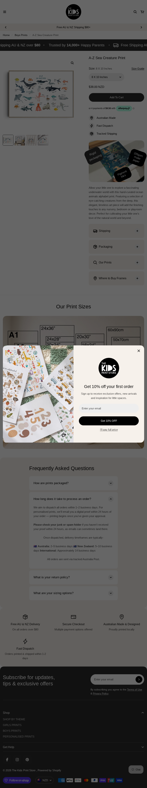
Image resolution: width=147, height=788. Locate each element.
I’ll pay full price (109, 429)
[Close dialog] (139, 351)
